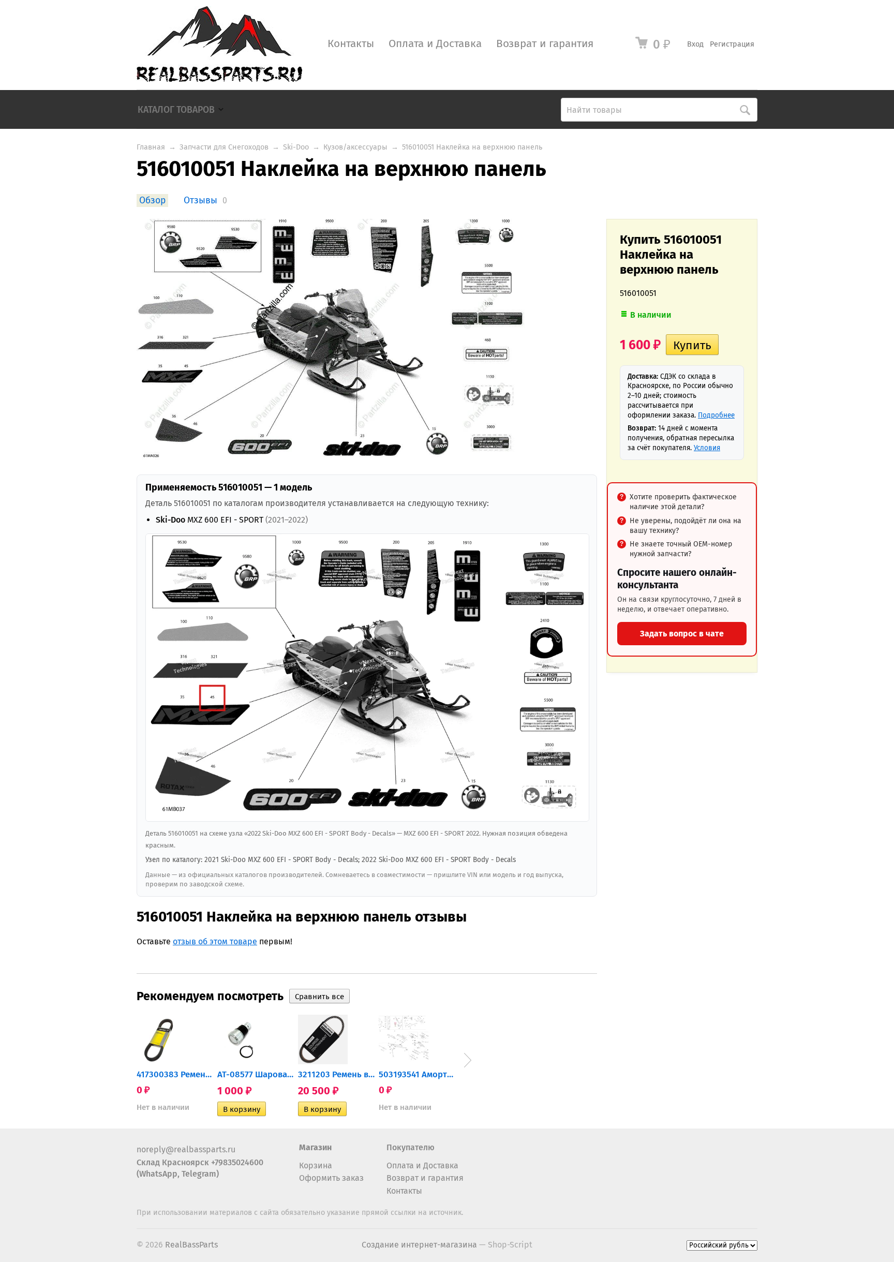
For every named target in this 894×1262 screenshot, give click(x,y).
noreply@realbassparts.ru (186, 1149)
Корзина (315, 1165)
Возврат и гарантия (544, 43)
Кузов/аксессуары (355, 147)
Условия (707, 447)
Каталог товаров (176, 110)
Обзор (152, 200)
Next (467, 1060)
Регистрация (732, 44)
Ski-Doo (296, 147)
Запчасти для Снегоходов (224, 147)
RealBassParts (191, 1245)
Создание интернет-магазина (419, 1245)
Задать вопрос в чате (682, 634)
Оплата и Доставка (435, 43)
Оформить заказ (331, 1178)
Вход (695, 44)
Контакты (350, 43)
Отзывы (200, 200)
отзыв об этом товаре (215, 941)
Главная (151, 147)
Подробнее (716, 415)
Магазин (315, 1147)
